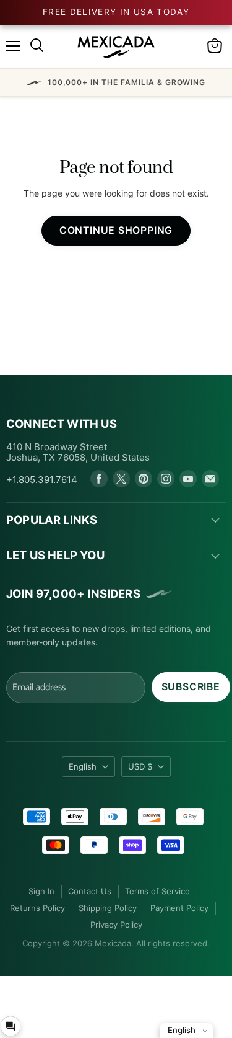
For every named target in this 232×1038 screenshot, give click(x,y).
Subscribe (190, 687)
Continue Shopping (116, 230)
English (83, 766)
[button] (116, 82)
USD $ (140, 766)
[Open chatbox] (10, 1026)
